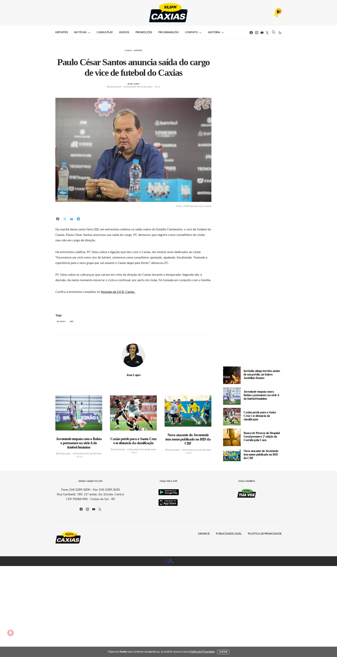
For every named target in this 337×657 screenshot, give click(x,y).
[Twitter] (267, 32)
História (214, 32)
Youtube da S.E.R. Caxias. (118, 291)
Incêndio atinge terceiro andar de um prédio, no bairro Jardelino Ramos (262, 374)
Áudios (124, 32)
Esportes (61, 32)
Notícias (80, 32)
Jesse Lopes (133, 84)
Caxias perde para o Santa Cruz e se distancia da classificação (133, 441)
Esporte (138, 51)
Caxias (128, 51)
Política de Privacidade (265, 534)
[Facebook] (251, 32)
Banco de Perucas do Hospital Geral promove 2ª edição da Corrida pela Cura (262, 436)
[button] (280, 32)
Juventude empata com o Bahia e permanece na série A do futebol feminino (78, 443)
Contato (191, 32)
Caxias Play (105, 32)
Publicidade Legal (229, 534)
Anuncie (204, 534)
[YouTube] (261, 32)
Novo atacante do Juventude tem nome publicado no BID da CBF (187, 439)
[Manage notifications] (10, 633)
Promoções (144, 32)
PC (72, 322)
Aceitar (223, 652)
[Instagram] (256, 32)
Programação (168, 32)
